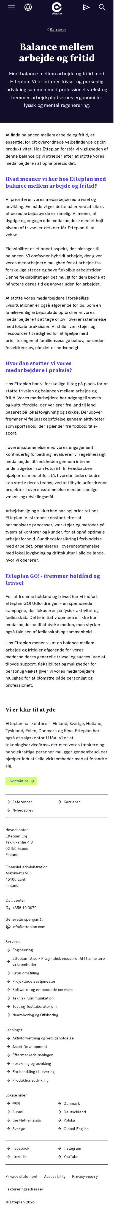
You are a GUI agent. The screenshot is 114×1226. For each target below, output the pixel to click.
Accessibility (55, 1176)
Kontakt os (19, 780)
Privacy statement (21, 1176)
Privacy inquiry (85, 1176)
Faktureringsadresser (25, 1189)
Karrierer (58, 29)
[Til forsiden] (57, 8)
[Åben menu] (11, 7)
